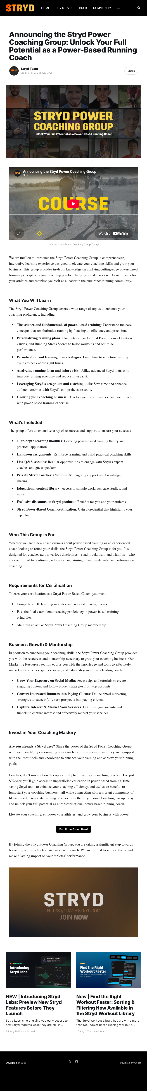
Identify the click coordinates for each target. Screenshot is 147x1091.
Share (131, 70)
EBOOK (82, 8)
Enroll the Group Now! (73, 829)
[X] (70, 1061)
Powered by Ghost (130, 1062)
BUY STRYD (64, 8)
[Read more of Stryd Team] (14, 71)
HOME (45, 8)
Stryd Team (29, 68)
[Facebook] (76, 1061)
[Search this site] (139, 8)
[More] (118, 8)
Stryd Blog (11, 1062)
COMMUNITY (102, 8)
